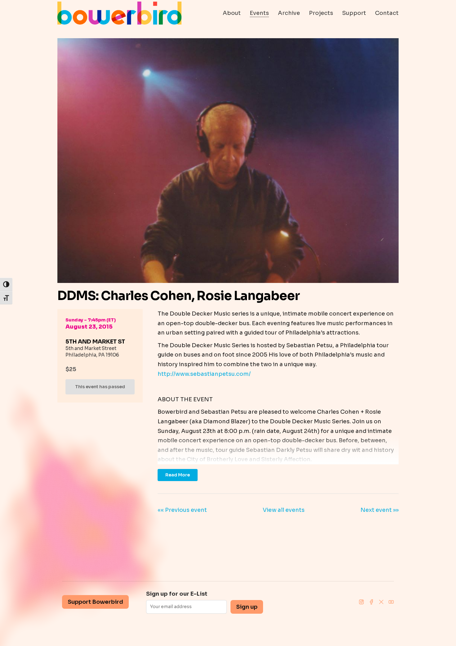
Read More (177, 475)
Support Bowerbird (95, 601)
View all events (284, 510)
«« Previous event (182, 510)
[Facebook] (371, 602)
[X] (381, 602)
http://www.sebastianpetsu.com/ (204, 374)
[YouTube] (391, 602)
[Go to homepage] (119, 13)
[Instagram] (361, 602)
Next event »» (379, 510)
